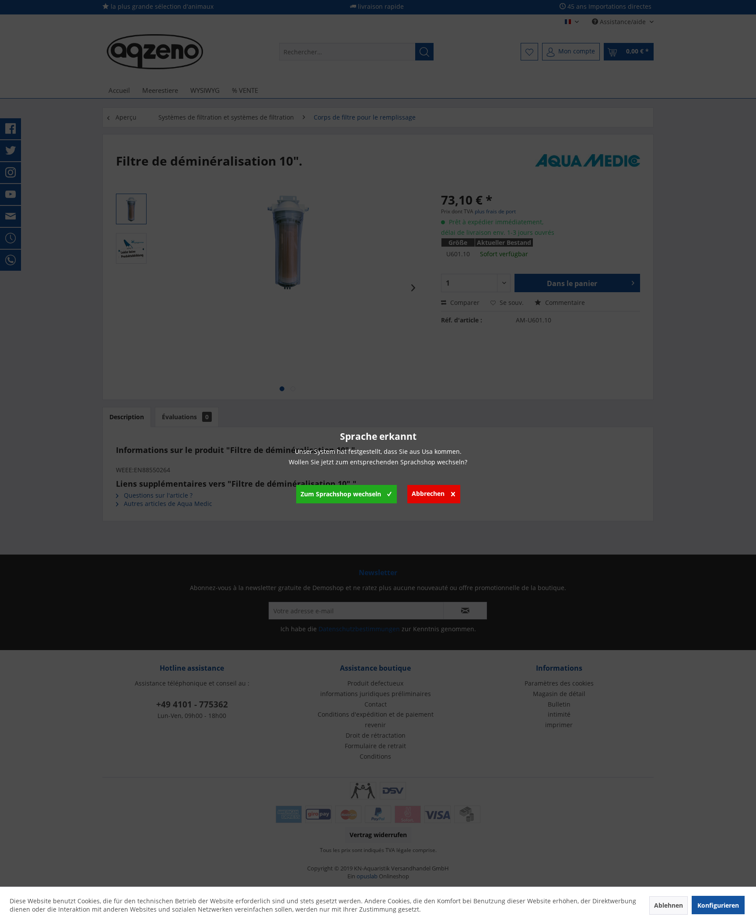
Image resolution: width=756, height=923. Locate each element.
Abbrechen (428, 493)
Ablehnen (668, 905)
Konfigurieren (718, 905)
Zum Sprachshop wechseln (341, 494)
